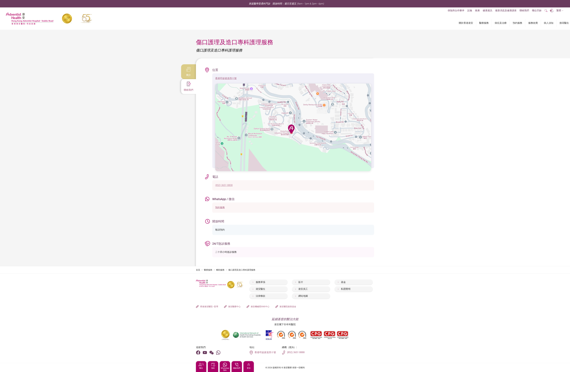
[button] (559, 10)
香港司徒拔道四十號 (226, 78)
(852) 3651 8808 (224, 185)
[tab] (188, 71)
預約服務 (220, 207)
